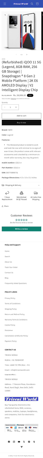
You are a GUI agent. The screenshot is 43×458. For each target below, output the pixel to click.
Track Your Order (11, 267)
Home (7, 251)
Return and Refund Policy (14, 314)
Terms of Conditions (12, 303)
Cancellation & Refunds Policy (16, 336)
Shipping (13, 98)
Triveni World (17, 456)
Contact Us (9, 273)
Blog (6, 278)
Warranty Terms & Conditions (16, 320)
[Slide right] (26, 54)
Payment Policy (10, 341)
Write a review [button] (21, 229)
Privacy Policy (10, 298)
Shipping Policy (11, 309)
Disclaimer (9, 330)
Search (7, 256)
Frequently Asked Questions (16, 283)
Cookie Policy (10, 325)
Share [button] (6, 206)
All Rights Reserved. (28, 456)
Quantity (5, 102)
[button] (4, 3)
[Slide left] (16, 54)
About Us (8, 262)
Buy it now (21, 122)
